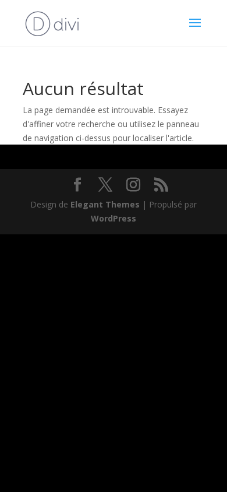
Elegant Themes (105, 204)
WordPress (113, 218)
